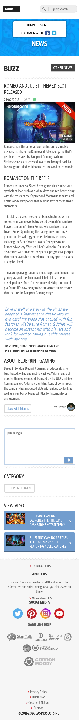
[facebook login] (47, 33)
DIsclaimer (38, 697)
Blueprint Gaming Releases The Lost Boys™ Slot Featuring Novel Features (49, 542)
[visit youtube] (59, 613)
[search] (43, 9)
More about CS (42, 598)
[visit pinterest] (32, 613)
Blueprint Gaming (19, 488)
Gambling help (39, 624)
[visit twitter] (18, 613)
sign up (45, 25)
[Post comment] (68, 460)
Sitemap (38, 708)
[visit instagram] (45, 613)
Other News (62, 67)
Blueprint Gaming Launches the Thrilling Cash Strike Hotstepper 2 (47, 520)
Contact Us (42, 566)
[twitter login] (54, 33)
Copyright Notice (38, 702)
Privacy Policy (38, 692)
